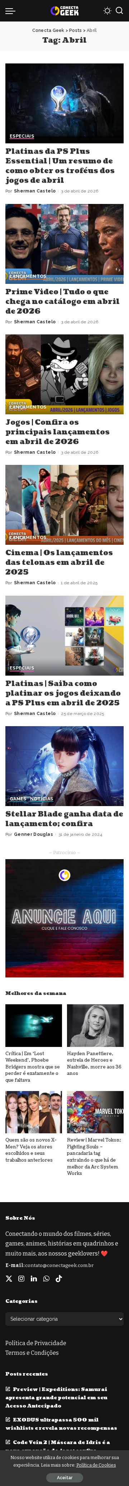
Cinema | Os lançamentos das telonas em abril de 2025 (59, 562)
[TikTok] (58, 1278)
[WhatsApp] (46, 1278)
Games (18, 799)
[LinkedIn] (33, 1278)
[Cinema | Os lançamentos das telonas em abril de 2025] (64, 505)
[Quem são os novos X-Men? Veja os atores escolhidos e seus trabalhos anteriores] (33, 1112)
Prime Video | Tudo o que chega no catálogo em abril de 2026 (62, 301)
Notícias (41, 799)
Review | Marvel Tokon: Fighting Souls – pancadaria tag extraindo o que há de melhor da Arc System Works (94, 1157)
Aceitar (64, 1477)
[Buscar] (119, 11)
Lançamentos (28, 276)
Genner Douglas (33, 834)
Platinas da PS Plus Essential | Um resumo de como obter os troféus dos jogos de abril (60, 166)
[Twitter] (9, 1278)
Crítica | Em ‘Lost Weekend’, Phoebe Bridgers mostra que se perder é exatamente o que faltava (32, 1067)
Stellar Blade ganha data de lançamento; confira (64, 819)
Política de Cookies (96, 1465)
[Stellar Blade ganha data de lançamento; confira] (64, 766)
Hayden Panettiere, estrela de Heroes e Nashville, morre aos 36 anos (94, 1064)
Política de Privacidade (35, 1343)
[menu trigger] (12, 11)
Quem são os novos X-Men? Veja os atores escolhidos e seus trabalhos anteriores (31, 1150)
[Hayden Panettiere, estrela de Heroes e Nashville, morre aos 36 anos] (95, 1025)
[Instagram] (21, 1278)
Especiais (22, 136)
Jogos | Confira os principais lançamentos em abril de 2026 (57, 432)
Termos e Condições (32, 1352)
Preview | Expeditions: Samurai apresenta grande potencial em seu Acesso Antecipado (56, 1397)
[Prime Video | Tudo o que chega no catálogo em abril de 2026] (64, 244)
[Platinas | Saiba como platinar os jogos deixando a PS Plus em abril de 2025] (64, 636)
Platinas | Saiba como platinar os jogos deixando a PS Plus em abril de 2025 (63, 693)
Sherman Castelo (35, 191)
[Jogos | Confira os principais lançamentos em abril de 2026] (64, 374)
